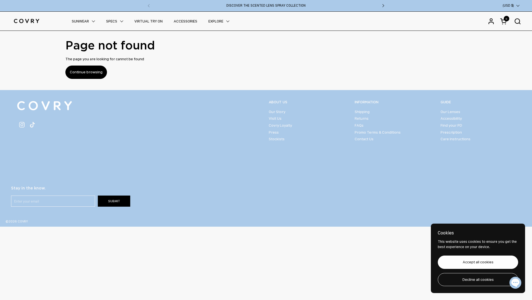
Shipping (362, 111)
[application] (515, 283)
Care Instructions (455, 139)
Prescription (451, 132)
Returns (362, 118)
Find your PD (451, 125)
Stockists (277, 139)
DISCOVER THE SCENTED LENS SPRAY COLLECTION (266, 5)
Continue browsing (86, 72)
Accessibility (451, 118)
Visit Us (275, 118)
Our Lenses (450, 111)
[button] (517, 21)
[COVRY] (26, 21)
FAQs (359, 125)
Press (274, 132)
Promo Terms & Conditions (378, 132)
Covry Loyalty (280, 125)
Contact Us (364, 139)
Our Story (277, 111)
